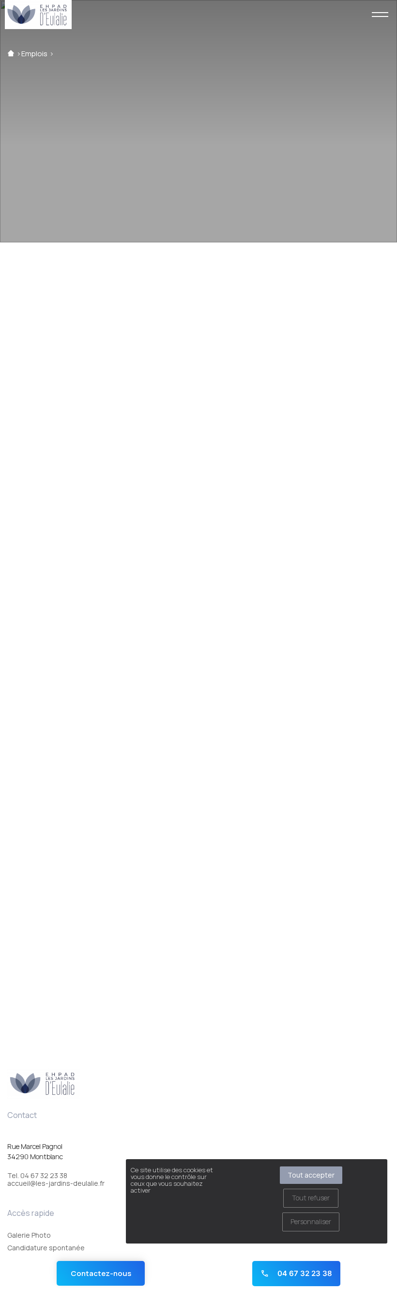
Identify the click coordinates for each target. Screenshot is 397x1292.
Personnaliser (310, 1221)
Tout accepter (311, 1175)
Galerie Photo (29, 1235)
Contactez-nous (101, 1273)
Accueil (11, 53)
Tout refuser (311, 1197)
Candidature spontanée (46, 1247)
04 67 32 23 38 (303, 1273)
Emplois (34, 53)
